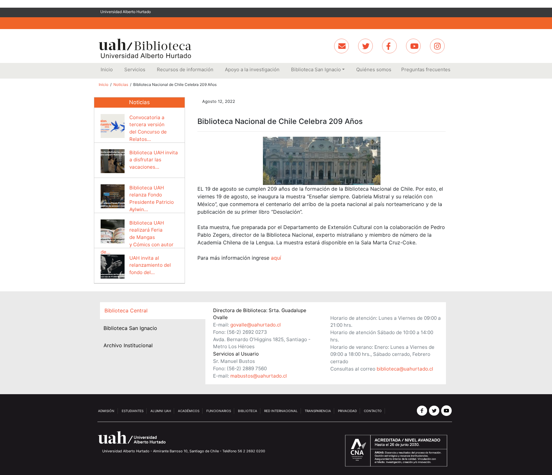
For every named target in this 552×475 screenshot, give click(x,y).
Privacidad (347, 411)
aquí (276, 258)
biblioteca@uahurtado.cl (405, 369)
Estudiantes (132, 411)
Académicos (188, 411)
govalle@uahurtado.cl (255, 325)
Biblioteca (247, 411)
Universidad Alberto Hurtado (125, 11)
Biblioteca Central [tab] (126, 310)
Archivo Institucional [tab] (128, 345)
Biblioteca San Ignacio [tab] (130, 328)
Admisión (106, 411)
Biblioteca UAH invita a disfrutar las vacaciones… (153, 159)
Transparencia (318, 411)
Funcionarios (218, 411)
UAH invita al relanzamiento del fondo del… (150, 265)
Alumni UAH (160, 411)
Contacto (373, 411)
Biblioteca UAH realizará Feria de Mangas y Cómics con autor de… (137, 237)
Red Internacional (281, 411)
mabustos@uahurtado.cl (258, 376)
